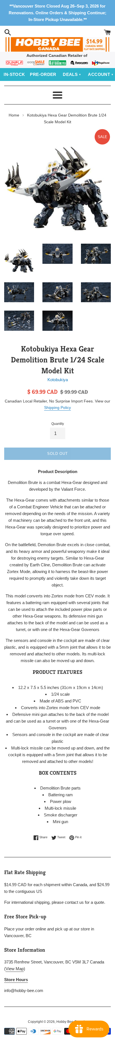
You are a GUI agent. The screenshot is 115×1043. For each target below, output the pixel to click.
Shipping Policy (57, 407)
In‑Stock (14, 74)
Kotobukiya (57, 379)
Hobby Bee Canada (71, 1022)
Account (99, 74)
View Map (15, 968)
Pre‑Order (43, 74)
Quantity (57, 424)
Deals (70, 74)
